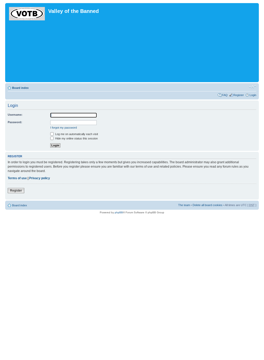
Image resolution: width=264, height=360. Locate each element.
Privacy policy (39, 178)
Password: (15, 122)
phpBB (119, 212)
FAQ (225, 95)
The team (184, 205)
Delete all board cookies (207, 205)
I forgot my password (63, 127)
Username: (15, 114)
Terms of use (17, 178)
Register (238, 95)
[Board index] (27, 12)
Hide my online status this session (76, 138)
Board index (20, 87)
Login (253, 95)
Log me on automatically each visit (76, 134)
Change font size (252, 86)
